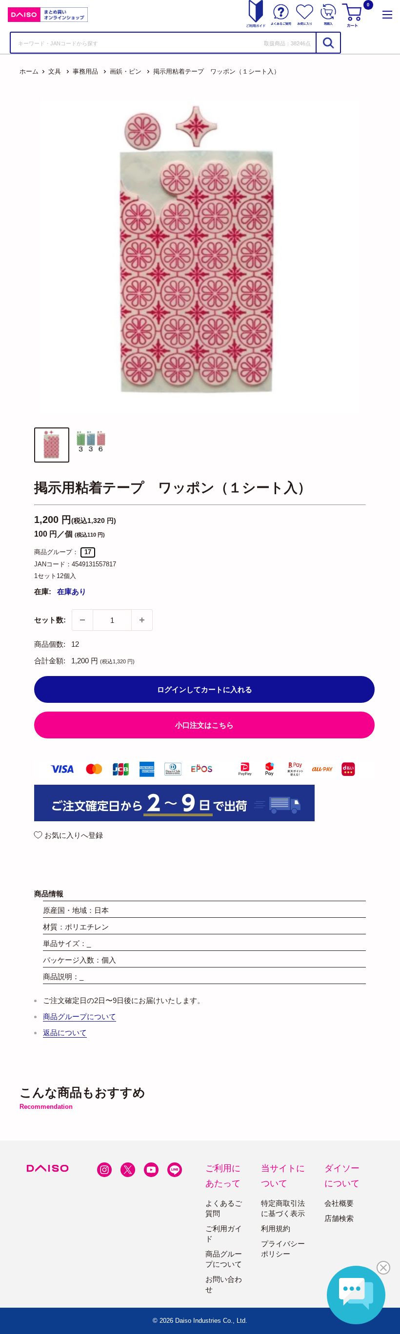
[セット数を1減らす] (82, 620)
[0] (353, 14)
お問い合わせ (223, 1284)
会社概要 (339, 1203)
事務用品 (85, 71)
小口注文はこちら (204, 725)
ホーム (29, 71)
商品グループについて (79, 1016)
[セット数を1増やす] (142, 620)
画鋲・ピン (125, 71)
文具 (54, 71)
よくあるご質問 (223, 1208)
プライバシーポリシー (283, 1248)
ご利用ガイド (223, 1233)
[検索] (328, 43)
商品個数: (49, 644)
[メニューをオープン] (387, 14)
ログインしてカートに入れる (204, 689)
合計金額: (49, 661)
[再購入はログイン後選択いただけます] (328, 14)
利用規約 (275, 1228)
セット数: (50, 620)
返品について (65, 1032)
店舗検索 (339, 1218)
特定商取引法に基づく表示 (283, 1208)
